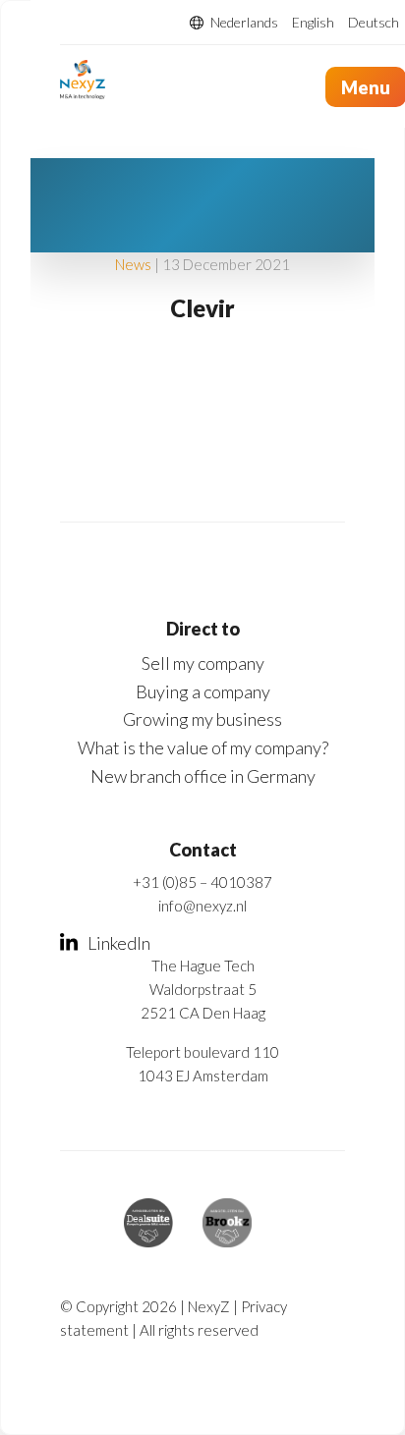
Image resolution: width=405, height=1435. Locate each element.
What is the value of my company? (203, 747)
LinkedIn (118, 943)
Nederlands (244, 22)
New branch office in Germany (203, 776)
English (313, 22)
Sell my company (203, 663)
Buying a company (203, 691)
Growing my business (202, 719)
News (133, 264)
